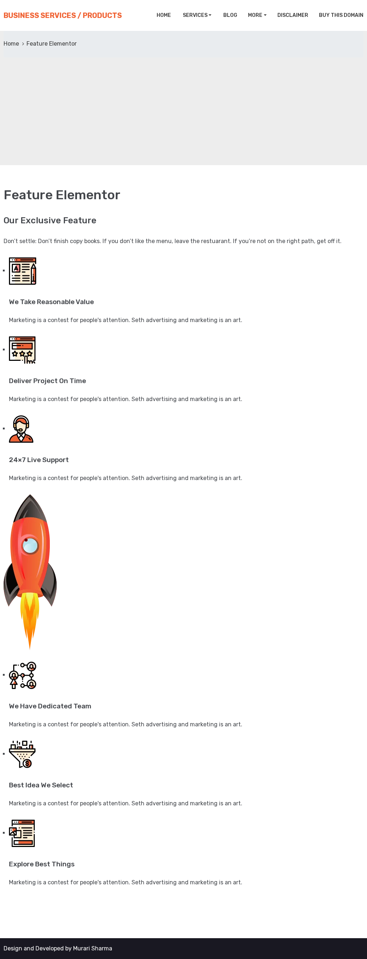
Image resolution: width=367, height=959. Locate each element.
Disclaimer (292, 15)
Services (195, 15)
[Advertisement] (183, 111)
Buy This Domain (341, 15)
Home (163, 15)
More (255, 15)
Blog (229, 15)
